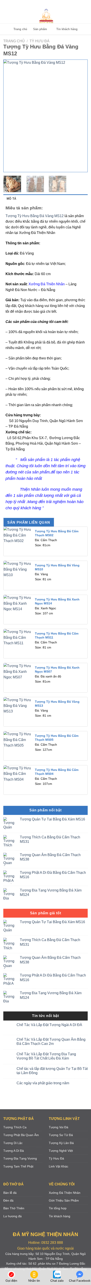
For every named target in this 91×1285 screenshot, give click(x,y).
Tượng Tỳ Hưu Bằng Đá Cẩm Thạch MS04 (56, 772)
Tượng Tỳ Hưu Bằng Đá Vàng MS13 (57, 703)
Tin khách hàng (67, 29)
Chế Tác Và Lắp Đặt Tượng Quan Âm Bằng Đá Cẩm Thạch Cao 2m (51, 1042)
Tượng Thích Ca (15, 1127)
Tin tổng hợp (57, 1208)
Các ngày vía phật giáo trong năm (43, 1083)
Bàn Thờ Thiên (13, 1208)
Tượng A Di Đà (13, 1150)
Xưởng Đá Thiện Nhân (46, 284)
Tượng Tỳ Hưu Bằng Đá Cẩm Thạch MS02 (56, 533)
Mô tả (11, 198)
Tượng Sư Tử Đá (61, 1135)
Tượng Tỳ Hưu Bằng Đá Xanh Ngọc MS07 (57, 669)
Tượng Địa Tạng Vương (20, 1158)
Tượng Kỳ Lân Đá (61, 1143)
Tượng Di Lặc (13, 1143)
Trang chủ (20, 29)
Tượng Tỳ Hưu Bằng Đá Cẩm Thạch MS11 (56, 635)
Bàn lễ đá (10, 1192)
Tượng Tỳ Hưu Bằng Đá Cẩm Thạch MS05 (56, 737)
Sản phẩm (40, 29)
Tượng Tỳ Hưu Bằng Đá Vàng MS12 (35, 216)
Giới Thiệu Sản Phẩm (64, 1200)
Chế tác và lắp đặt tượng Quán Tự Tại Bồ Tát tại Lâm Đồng (52, 1071)
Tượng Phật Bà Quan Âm (21, 1135)
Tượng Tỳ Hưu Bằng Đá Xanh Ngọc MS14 (57, 601)
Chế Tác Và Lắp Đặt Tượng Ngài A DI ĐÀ (49, 1025)
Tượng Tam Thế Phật (18, 1166)
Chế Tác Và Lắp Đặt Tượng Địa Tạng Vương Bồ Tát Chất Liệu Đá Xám (46, 1056)
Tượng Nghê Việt (61, 1150)
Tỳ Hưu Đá (39, 41)
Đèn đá (8, 1200)
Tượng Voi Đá (58, 1127)
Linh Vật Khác (58, 1166)
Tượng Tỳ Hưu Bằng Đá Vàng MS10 (57, 567)
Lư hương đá (12, 1216)
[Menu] (44, 4)
